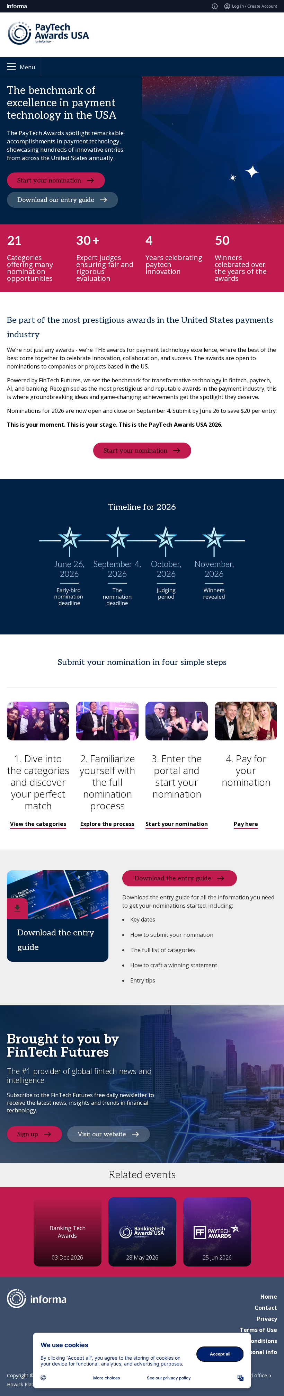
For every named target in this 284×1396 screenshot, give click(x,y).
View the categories (38, 824)
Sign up (27, 1134)
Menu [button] (27, 67)
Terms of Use (258, 1330)
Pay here (246, 824)
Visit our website (102, 1134)
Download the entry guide (172, 878)
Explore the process (107, 824)
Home (268, 1296)
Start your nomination (49, 180)
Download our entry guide (55, 199)
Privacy (267, 1319)
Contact (266, 1307)
